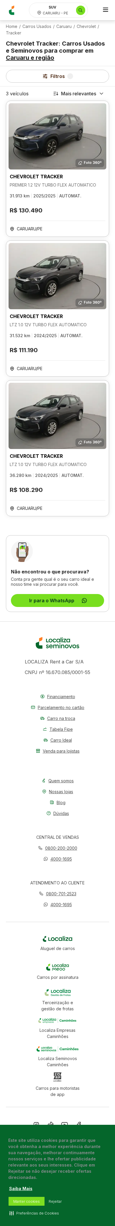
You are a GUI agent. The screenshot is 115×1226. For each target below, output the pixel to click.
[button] (57, 859)
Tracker (13, 33)
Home (11, 26)
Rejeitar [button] (55, 1201)
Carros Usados (36, 26)
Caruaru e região (30, 57)
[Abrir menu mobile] (105, 10)
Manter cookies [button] (26, 1201)
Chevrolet (86, 26)
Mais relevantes (78, 94)
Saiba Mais (20, 1188)
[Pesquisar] (80, 10)
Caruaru (64, 26)
